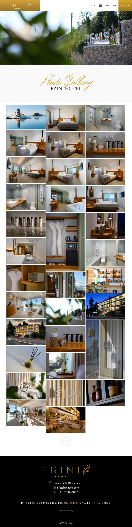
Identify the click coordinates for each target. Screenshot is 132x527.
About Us (30, 502)
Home (21, 502)
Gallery (74, 502)
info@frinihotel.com (68, 487)
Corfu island (61, 502)
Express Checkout (102, 502)
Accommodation (45, 502)
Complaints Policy (66, 510)
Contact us (85, 502)
